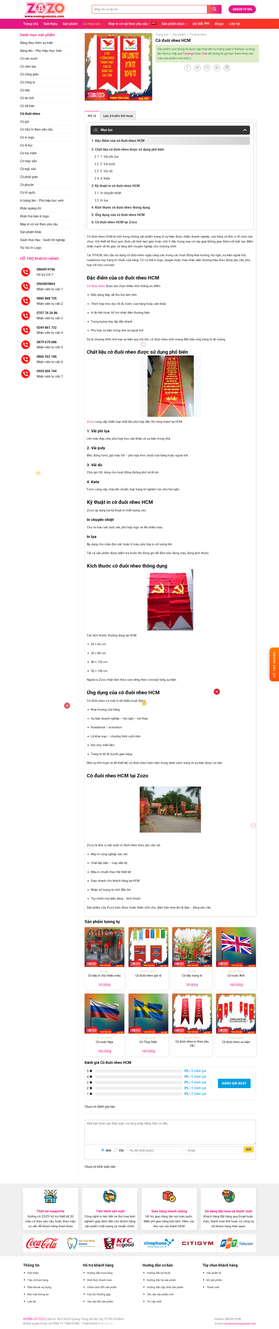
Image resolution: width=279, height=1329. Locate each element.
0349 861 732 (47, 328)
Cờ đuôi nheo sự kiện (236, 1042)
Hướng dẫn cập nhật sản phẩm (165, 1287)
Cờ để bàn (27, 106)
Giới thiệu (50, 24)
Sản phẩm (70, 24)
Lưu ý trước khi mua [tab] (118, 116)
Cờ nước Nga (104, 1042)
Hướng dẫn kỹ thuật (158, 1272)
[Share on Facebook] (187, 68)
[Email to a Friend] (207, 68)
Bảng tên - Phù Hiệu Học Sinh (41, 51)
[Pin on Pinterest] (217, 68)
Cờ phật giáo (29, 177)
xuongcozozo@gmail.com (239, 1323)
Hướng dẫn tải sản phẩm (161, 1280)
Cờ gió (24, 122)
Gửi (248, 1149)
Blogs (219, 24)
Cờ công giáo (29, 74)
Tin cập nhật (154, 1301)
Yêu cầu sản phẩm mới (160, 1294)
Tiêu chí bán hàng (37, 1280)
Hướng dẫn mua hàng (100, 1272)
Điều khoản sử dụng (39, 1287)
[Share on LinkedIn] (226, 68)
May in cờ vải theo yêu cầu (128, 24)
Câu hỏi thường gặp (99, 1294)
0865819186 (46, 269)
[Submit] (214, 9)
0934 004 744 (47, 371)
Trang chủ (30, 24)
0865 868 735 (47, 298)
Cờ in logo (27, 137)
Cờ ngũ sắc (28, 169)
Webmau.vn (105, 1323)
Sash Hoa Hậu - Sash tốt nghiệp (42, 240)
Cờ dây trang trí (192, 975)
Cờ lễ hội (26, 145)
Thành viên (212, 1287)
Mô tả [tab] (92, 116)
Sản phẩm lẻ (213, 1272)
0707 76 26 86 (47, 313)
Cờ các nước (29, 58)
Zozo (90, 422)
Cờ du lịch (27, 98)
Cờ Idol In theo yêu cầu (36, 129)
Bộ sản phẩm (214, 1280)
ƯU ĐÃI (198, 24)
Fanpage (188, 53)
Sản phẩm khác (173, 24)
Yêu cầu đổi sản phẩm (100, 1301)
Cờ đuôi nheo (30, 114)
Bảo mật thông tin (38, 1294)
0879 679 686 (47, 342)
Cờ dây (25, 90)
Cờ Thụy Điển (148, 1042)
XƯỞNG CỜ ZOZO (34, 1319)
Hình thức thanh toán (99, 1280)
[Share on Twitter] (197, 68)
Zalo (205, 53)
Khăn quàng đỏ (30, 208)
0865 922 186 (47, 357)
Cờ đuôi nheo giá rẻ (148, 975)
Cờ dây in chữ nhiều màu (104, 975)
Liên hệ (234, 24)
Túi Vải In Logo (30, 248)
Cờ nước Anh (236, 975)
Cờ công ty (27, 82)
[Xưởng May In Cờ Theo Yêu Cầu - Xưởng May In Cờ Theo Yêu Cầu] (54, 9)
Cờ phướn (27, 185)
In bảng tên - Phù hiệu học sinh (42, 200)
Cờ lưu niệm (28, 153)
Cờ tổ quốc (27, 192)
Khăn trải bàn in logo (34, 216)
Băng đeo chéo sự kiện (36, 43)
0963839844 (46, 284)
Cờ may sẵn (91, 24)
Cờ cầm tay (28, 66)
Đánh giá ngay (234, 1083)
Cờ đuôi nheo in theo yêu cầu (192, 1043)
